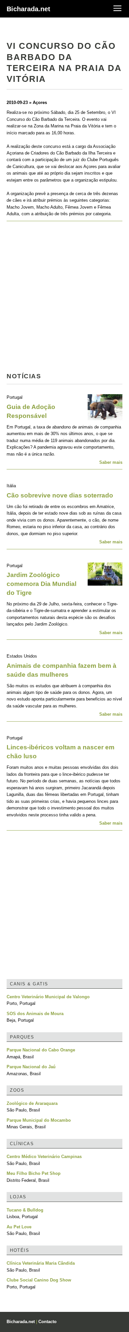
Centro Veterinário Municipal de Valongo (48, 996)
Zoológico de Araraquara (32, 1103)
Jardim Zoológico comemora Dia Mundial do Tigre (41, 583)
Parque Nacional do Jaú (31, 1066)
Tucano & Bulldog (25, 1210)
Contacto (47, 1321)
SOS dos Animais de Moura (35, 1013)
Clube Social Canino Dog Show (39, 1280)
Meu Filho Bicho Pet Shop (34, 1173)
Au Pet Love (19, 1226)
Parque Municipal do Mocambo (39, 1120)
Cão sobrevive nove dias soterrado (60, 495)
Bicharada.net (28, 9)
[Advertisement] (64, 298)
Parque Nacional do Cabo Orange (41, 1049)
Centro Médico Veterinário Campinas (44, 1156)
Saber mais (110, 462)
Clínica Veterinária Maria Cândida (41, 1263)
